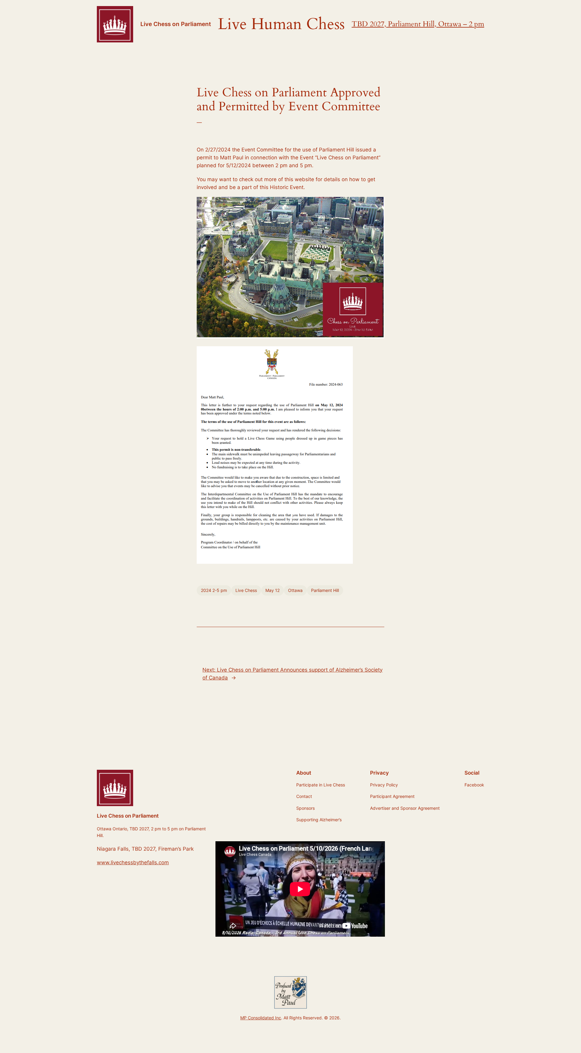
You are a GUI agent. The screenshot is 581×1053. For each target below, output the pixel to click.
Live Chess (246, 590)
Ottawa (295, 590)
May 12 (272, 590)
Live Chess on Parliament (175, 24)
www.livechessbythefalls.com (133, 862)
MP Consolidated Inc (260, 1017)
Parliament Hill (325, 590)
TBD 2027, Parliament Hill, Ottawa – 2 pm (418, 24)
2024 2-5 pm (214, 590)
